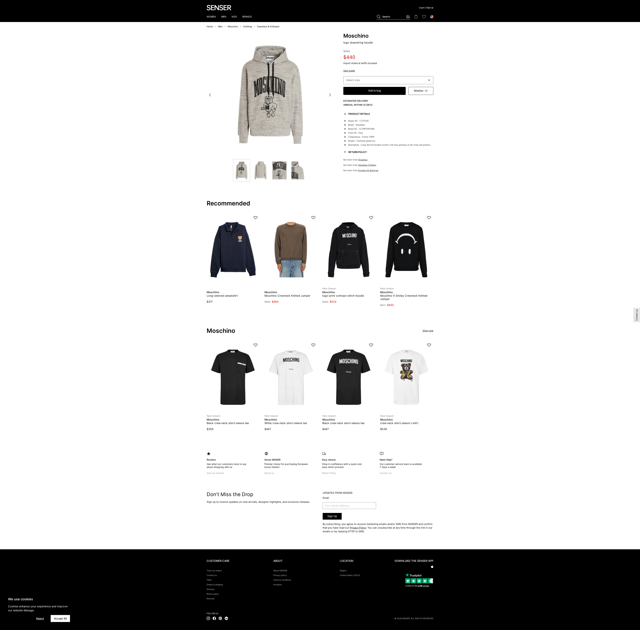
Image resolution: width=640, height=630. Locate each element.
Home (210, 26)
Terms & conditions (282, 580)
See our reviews (215, 473)
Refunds (210, 598)
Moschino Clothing (367, 165)
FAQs (209, 580)
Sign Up (332, 516)
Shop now (427, 330)
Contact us (386, 473)
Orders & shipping (215, 584)
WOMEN (211, 16)
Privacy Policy (358, 527)
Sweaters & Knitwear (268, 26)
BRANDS (247, 16)
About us (269, 473)
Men (220, 26)
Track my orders (214, 570)
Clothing (247, 26)
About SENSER (280, 570)
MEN (223, 16)
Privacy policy (280, 575)
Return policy (213, 594)
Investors (277, 584)
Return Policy (329, 473)
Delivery (210, 589)
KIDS (234, 16)
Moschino (233, 26)
